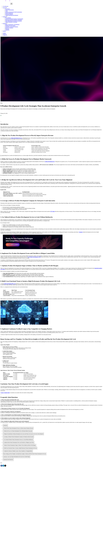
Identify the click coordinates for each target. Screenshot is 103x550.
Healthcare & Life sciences (10, 25)
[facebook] (1, 466)
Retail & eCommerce (9, 27)
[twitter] (5, 466)
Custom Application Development (11, 15)
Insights (4, 31)
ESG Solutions (8, 17)
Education (7, 28)
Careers (4, 33)
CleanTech (7, 29)
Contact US (14, 489)
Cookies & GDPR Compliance (19, 548)
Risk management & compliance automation (13, 19)
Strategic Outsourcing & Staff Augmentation (13, 12)
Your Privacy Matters (4, 548)
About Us (5, 34)
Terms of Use (11, 548)
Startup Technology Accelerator (11, 22)
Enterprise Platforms (9, 14)
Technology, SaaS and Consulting (11, 26)
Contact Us (5, 35)
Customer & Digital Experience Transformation (14, 18)
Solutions (4, 16)
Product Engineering (9, 13)
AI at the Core (5, 6)
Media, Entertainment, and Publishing (12, 24)
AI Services (7, 8)
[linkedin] (3, 466)
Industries (4, 23)
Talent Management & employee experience (13, 20)
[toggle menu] (11, 4)
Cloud (6, 10)
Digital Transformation (9, 9)
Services (4, 7)
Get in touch (3, 512)
